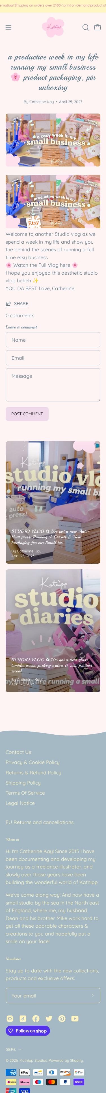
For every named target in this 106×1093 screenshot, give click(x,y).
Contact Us (18, 752)
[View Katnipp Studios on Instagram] (10, 1018)
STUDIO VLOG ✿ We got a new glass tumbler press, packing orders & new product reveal (51, 665)
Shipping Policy (23, 782)
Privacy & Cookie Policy (33, 762)
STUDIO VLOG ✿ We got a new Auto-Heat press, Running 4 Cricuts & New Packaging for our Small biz (50, 536)
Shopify (76, 1060)
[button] (85, 27)
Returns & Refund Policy (33, 772)
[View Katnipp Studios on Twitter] (49, 1018)
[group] (53, 6)
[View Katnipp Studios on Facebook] (36, 1018)
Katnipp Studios (33, 1060)
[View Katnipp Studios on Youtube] (75, 1018)
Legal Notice (20, 803)
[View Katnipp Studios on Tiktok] (23, 1018)
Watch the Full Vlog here (41, 265)
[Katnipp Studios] (53, 27)
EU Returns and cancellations (39, 822)
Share (21, 303)
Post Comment (27, 413)
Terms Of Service (25, 793)
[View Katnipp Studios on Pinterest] (62, 1018)
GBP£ (11, 1049)
